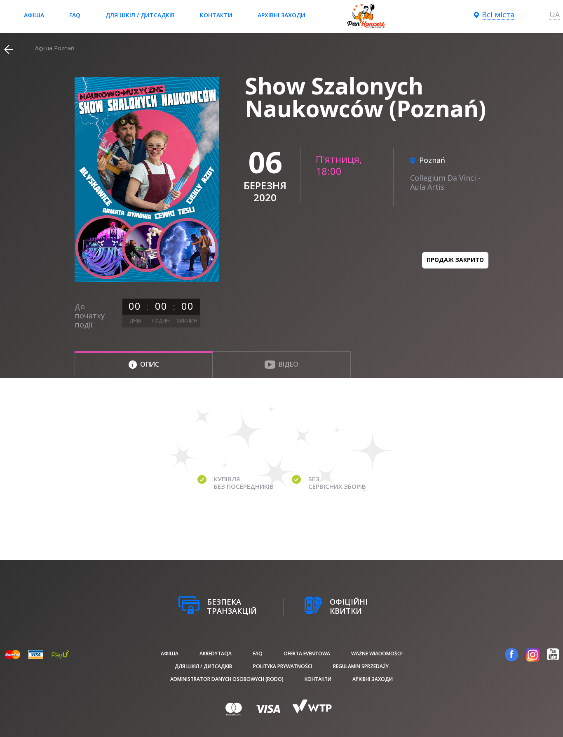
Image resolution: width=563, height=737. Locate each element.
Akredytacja (215, 653)
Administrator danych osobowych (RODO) (227, 679)
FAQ (74, 15)
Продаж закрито (455, 260)
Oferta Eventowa (307, 653)
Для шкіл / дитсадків (140, 15)
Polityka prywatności (282, 666)
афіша (34, 15)
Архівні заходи (281, 15)
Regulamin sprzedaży (361, 666)
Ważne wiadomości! (377, 653)
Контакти (216, 15)
